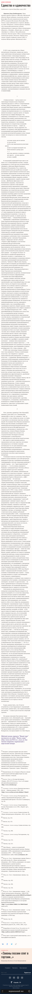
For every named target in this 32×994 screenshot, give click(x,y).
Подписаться (27, 972)
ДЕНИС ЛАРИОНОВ (6, 2)
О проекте (7, 968)
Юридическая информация (16, 987)
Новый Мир (16, 9)
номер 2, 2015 (23, 9)
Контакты (14, 968)
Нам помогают (23, 968)
